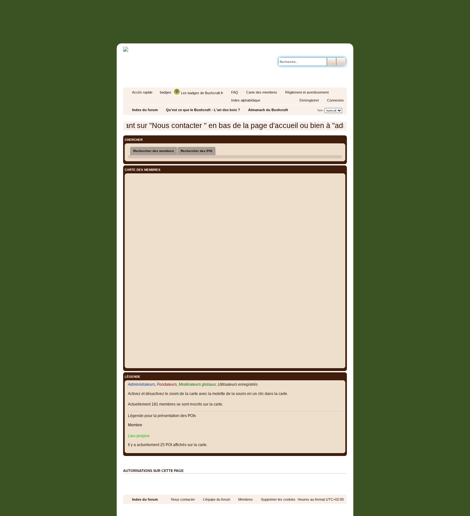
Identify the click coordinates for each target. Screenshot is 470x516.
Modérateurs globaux (197, 384)
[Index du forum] (262, 31)
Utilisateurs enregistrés (238, 384)
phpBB (220, 510)
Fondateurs (167, 384)
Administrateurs (141, 384)
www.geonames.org (275, 459)
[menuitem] (231, 92)
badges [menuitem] (165, 92)
